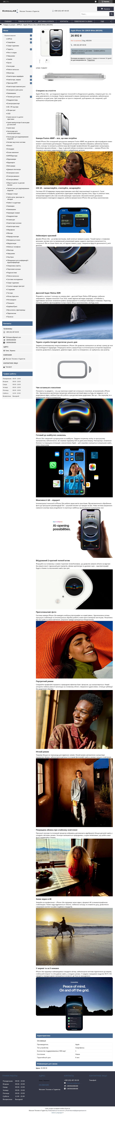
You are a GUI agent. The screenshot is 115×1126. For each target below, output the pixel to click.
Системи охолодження (15, 279)
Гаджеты (10, 49)
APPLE (19, 25)
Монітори (10, 250)
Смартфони (11, 42)
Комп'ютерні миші (13, 226)
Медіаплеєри (11, 243)
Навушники (11, 56)
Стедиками (11, 289)
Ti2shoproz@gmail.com (13, 337)
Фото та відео (12, 52)
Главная (8, 21)
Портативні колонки (14, 269)
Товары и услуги (25, 21)
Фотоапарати (11, 300)
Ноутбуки (10, 257)
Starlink (9, 59)
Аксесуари (10, 66)
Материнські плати (13, 240)
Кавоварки (10, 206)
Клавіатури (11, 220)
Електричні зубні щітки (15, 90)
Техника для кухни (13, 97)
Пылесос (10, 317)
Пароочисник (11, 313)
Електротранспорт (13, 103)
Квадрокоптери (12, 216)
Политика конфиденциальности (76, 1110)
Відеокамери (11, 159)
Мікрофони (11, 230)
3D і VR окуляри (12, 107)
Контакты (64, 21)
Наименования (10, 35)
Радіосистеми (12, 273)
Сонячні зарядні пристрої (15, 286)
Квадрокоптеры (12, 100)
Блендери (10, 149)
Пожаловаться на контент (56, 1110)
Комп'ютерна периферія (15, 76)
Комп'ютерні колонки (14, 223)
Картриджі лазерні (13, 213)
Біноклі (9, 145)
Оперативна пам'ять (14, 266)
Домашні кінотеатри (14, 169)
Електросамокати (13, 176)
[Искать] (111, 14)
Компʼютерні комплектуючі (16, 86)
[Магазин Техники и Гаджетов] (10, 14)
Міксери (10, 233)
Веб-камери (11, 166)
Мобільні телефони (13, 247)
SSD (8, 113)
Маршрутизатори (13, 236)
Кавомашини (11, 93)
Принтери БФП (12, 83)
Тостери (10, 293)
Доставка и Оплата (46, 21)
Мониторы (10, 73)
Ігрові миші (11, 128)
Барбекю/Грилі (12, 306)
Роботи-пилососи (13, 276)
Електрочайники (12, 179)
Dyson (9, 63)
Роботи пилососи (13, 69)
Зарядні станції (12, 194)
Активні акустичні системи (16, 142)
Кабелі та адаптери (13, 203)
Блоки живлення (13, 152)
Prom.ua (67, 1108)
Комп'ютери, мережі (14, 80)
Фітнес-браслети (13, 296)
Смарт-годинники (13, 46)
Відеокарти (11, 162)
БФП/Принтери (12, 156)
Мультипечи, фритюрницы (16, 310)
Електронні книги (13, 173)
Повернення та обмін (83, 21)
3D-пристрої (11, 110)
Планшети (10, 303)
